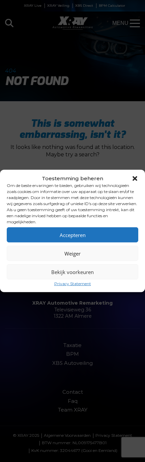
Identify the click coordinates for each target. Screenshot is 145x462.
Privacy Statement (72, 283)
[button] (135, 178)
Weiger (72, 253)
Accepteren (73, 234)
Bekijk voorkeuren (72, 271)
